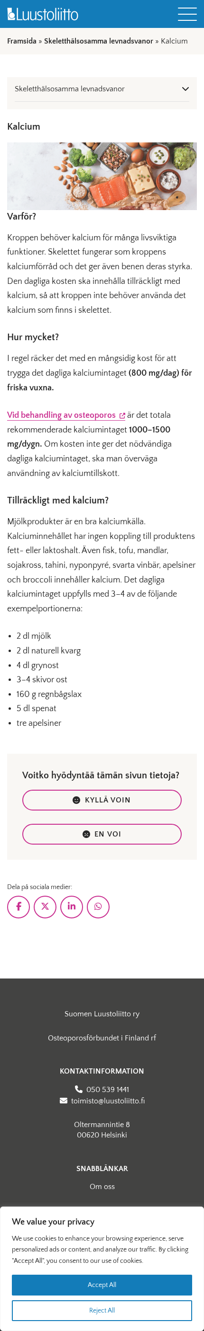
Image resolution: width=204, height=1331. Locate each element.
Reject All (102, 1310)
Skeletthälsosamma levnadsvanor (98, 41)
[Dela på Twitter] (45, 907)
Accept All (102, 1285)
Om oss (102, 1186)
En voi (107, 834)
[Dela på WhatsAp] (98, 907)
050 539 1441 (107, 1089)
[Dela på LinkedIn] (71, 907)
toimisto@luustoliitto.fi (108, 1101)
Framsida (22, 41)
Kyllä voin (108, 800)
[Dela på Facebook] (18, 907)
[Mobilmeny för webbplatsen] (187, 14)
